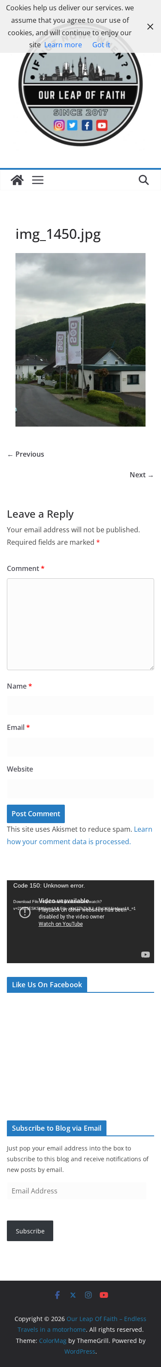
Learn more (63, 44)
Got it (101, 44)
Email (18, 727)
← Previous (25, 454)
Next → (142, 474)
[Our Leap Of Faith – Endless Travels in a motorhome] (17, 180)
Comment (26, 568)
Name (19, 686)
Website (20, 769)
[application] (80, 921)
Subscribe (30, 1231)
